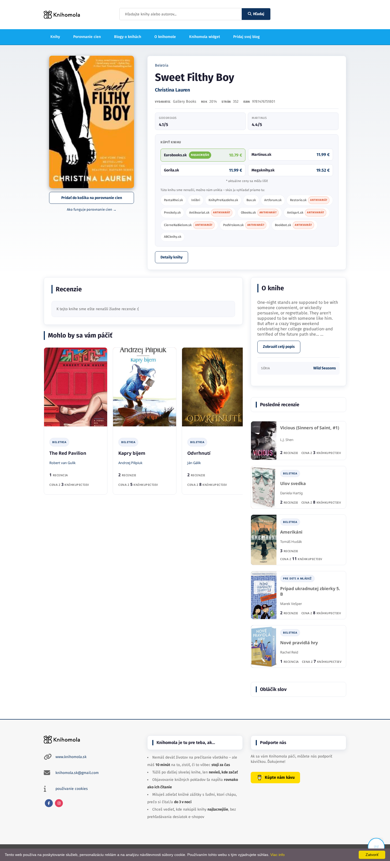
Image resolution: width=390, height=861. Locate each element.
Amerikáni (291, 532)
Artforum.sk (272, 200)
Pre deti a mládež (297, 578)
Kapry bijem (131, 453)
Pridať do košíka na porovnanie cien (91, 198)
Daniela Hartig (291, 493)
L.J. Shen (286, 439)
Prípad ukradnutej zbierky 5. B (310, 591)
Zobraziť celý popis (279, 346)
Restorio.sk (308, 200)
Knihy (55, 36)
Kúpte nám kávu (280, 777)
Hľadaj (258, 14)
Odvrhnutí (198, 453)
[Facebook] (49, 803)
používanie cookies (71, 788)
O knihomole (165, 36)
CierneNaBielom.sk (188, 225)
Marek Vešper (291, 603)
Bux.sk (251, 200)
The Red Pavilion (67, 453)
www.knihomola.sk (70, 757)
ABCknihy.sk (172, 237)
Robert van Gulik (62, 462)
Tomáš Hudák (291, 541)
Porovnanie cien (87, 36)
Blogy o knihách (127, 36)
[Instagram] (59, 803)
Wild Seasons (324, 368)
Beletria (161, 65)
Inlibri (195, 200)
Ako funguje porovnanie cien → (91, 209)
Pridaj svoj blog (246, 36)
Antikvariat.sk (209, 212)
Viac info (277, 855)
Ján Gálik (194, 462)
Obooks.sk (259, 212)
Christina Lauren (172, 90)
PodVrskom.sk (244, 225)
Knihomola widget (204, 36)
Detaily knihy (172, 257)
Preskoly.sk (172, 212)
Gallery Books (184, 101)
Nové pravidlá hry (299, 643)
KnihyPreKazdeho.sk (223, 200)
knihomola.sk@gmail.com (77, 773)
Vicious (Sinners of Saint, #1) (309, 428)
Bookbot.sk (293, 225)
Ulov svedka (293, 483)
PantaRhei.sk (173, 200)
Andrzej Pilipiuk (130, 462)
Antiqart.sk (305, 212)
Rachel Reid (289, 652)
